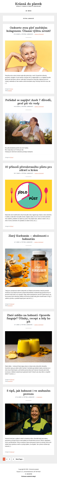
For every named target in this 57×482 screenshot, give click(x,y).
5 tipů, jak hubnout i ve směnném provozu (28, 392)
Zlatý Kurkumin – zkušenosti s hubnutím (29, 237)
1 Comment (39, 397)
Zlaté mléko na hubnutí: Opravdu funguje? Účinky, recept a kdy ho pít (28, 318)
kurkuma (10, 305)
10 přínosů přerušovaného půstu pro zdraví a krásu (28, 168)
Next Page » (19, 459)
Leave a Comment (39, 34)
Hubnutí (12, 304)
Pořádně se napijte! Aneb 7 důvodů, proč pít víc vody (28, 101)
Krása (11, 89)
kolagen (10, 90)
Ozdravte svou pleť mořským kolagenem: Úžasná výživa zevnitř (28, 29)
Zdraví (11, 157)
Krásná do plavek (28, 4)
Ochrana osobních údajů (28, 476)
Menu (29, 11)
